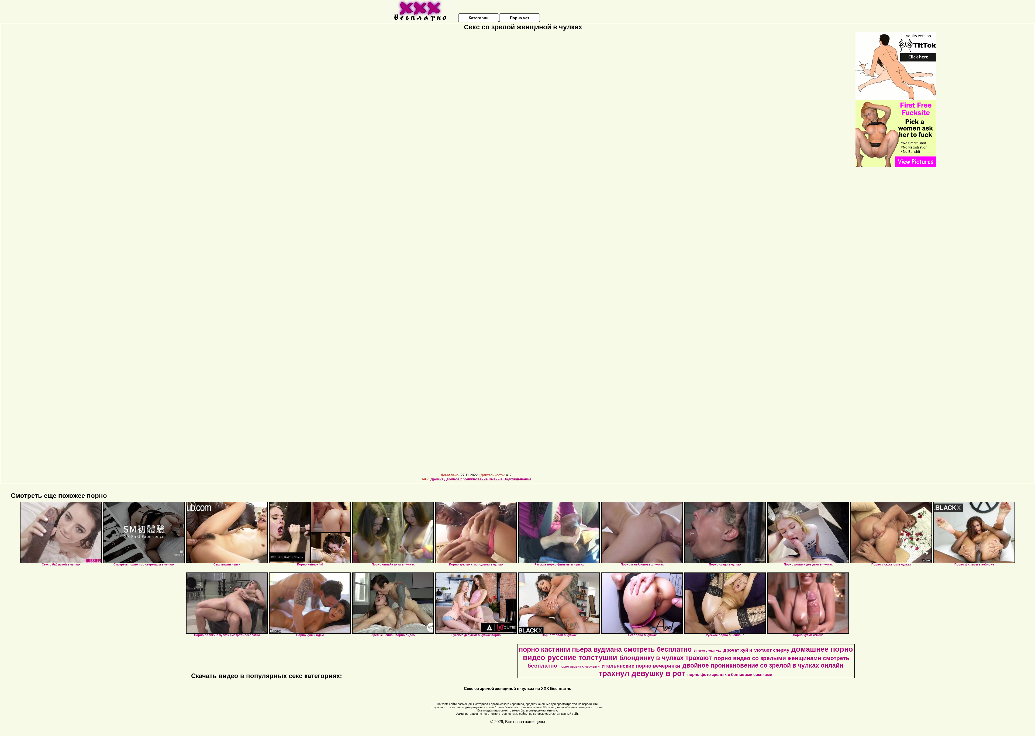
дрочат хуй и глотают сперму (756, 650)
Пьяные (495, 479)
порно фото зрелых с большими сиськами (729, 674)
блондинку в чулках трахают (665, 657)
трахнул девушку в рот (642, 673)
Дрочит (436, 479)
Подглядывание (517, 479)
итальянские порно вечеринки (641, 666)
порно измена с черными (579, 666)
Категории (479, 18)
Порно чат (519, 18)
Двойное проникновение (466, 479)
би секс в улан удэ (707, 650)
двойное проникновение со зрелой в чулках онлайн (762, 665)
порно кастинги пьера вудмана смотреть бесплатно (605, 649)
